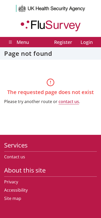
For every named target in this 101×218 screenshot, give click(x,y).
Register (63, 42)
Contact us (14, 157)
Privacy (11, 182)
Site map (12, 198)
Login (87, 42)
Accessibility (16, 190)
